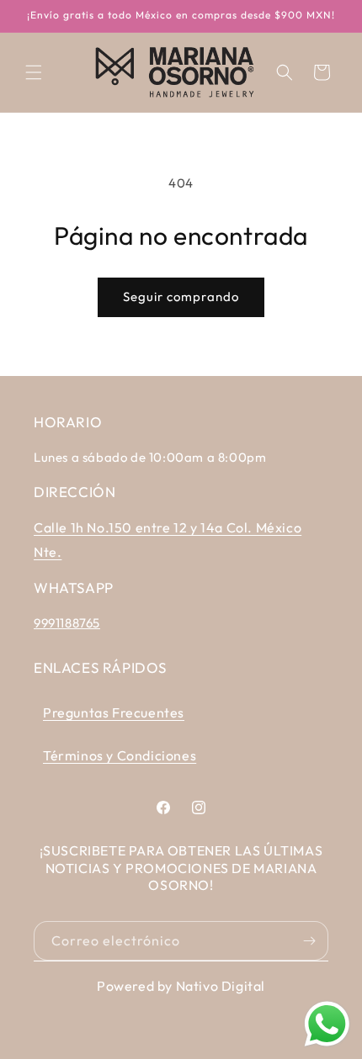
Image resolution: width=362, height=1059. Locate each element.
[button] (33, 72)
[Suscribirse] (308, 941)
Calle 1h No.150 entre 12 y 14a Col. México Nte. (167, 539)
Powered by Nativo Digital (181, 985)
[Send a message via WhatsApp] (327, 1024)
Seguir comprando (181, 296)
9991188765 (67, 623)
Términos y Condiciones (119, 755)
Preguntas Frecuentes (113, 712)
